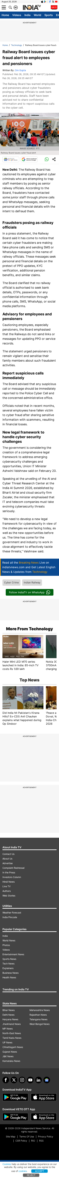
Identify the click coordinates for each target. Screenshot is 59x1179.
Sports (48, 15)
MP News (7, 1028)
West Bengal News (39, 1024)
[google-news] (46, 1080)
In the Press (8, 872)
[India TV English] (32, 7)
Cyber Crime (11, 582)
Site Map (10, 1136)
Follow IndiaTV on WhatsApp (27, 592)
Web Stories (8, 895)
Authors (6, 891)
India (27, 15)
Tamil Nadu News (11, 1037)
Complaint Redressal (13, 867)
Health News (9, 977)
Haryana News (10, 1019)
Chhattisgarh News (12, 1047)
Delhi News (8, 1014)
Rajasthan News (38, 1014)
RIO (33, 1140)
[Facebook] (5, 1080)
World (37, 15)
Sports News (9, 959)
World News (8, 940)
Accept (39, 1171)
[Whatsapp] (47, 159)
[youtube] (30, 1080)
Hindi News (8, 881)
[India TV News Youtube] (56, 1)
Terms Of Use (26, 1136)
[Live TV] (54, 7)
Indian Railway (32, 582)
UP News (7, 1042)
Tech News (8, 963)
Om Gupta (20, 70)
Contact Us (8, 854)
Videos (16, 15)
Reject (31, 1175)
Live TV (6, 886)
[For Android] (15, 1117)
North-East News (11, 1033)
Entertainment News (13, 954)
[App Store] (44, 1097)
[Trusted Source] (29, 159)
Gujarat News (9, 1051)
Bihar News (8, 1010)
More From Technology (29, 628)
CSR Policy (21, 1140)
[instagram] (22, 1080)
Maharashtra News (40, 1010)
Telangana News (38, 1019)
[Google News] (10, 159)
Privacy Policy (45, 1136)
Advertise (7, 863)
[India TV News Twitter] (53, 1)
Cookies (6, 1164)
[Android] (45, 1)
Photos (6, 945)
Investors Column (11, 877)
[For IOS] (44, 1117)
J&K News (7, 1056)
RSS (41, 1140)
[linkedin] (38, 1080)
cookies (23, 1171)
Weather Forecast (11, 912)
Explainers (7, 968)
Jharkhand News (11, 1024)
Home (5, 15)
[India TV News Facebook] (50, 1)
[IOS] (42, 1)
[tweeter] (14, 1080)
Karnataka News (11, 1061)
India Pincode (9, 917)
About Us (7, 858)
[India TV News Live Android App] (15, 1097)
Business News (10, 972)
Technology (16, 45)
